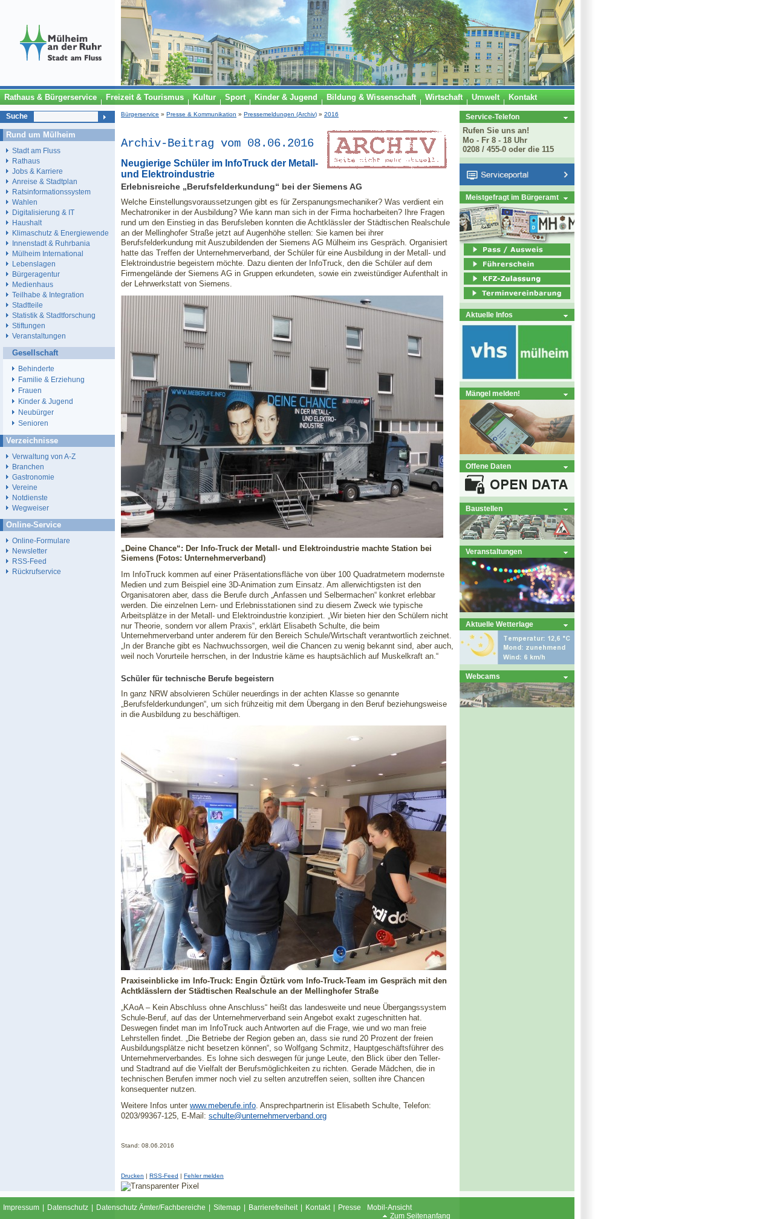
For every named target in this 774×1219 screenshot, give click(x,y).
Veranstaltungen (494, 551)
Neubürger (36, 412)
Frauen (30, 390)
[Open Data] (517, 493)
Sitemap (227, 1207)
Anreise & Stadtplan (44, 181)
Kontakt (317, 1207)
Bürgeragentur (36, 274)
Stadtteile (27, 305)
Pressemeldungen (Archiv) (280, 114)
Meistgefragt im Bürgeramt (512, 197)
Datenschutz (67, 1207)
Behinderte (36, 369)
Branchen (28, 467)
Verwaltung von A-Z (44, 456)
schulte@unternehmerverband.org (268, 1115)
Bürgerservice (140, 114)
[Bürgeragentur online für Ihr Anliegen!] (517, 451)
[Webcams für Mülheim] (517, 704)
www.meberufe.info (223, 1105)
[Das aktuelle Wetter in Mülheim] (517, 661)
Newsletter (29, 551)
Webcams (483, 676)
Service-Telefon (492, 117)
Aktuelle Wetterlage (499, 624)
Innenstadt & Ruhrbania (51, 243)
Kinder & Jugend (45, 401)
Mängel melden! (493, 393)
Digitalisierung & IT (43, 212)
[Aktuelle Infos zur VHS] (517, 378)
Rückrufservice (36, 571)
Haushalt (27, 222)
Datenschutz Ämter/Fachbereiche (151, 1207)
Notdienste (30, 497)
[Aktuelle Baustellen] (517, 536)
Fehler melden (204, 1175)
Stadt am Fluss (36, 150)
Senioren (33, 423)
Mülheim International (47, 253)
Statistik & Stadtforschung (54, 315)
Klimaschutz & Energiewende (60, 233)
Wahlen (24, 202)
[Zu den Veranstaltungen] (517, 609)
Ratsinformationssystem (51, 192)
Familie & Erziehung (51, 379)
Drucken (132, 1175)
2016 (331, 114)
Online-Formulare (41, 540)
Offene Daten (488, 466)
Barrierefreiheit (273, 1207)
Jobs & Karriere (37, 171)
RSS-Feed (163, 1175)
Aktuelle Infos (489, 315)
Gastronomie (33, 477)
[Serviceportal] (517, 182)
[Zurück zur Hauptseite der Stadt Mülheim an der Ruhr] (60, 83)
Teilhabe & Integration (48, 295)
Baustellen (484, 508)
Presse (349, 1207)
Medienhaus (32, 284)
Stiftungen (28, 325)
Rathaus (26, 161)
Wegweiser (30, 508)
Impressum (21, 1207)
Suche (17, 116)
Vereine (24, 487)
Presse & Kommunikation (201, 114)
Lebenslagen (34, 264)
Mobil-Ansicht (389, 1207)
